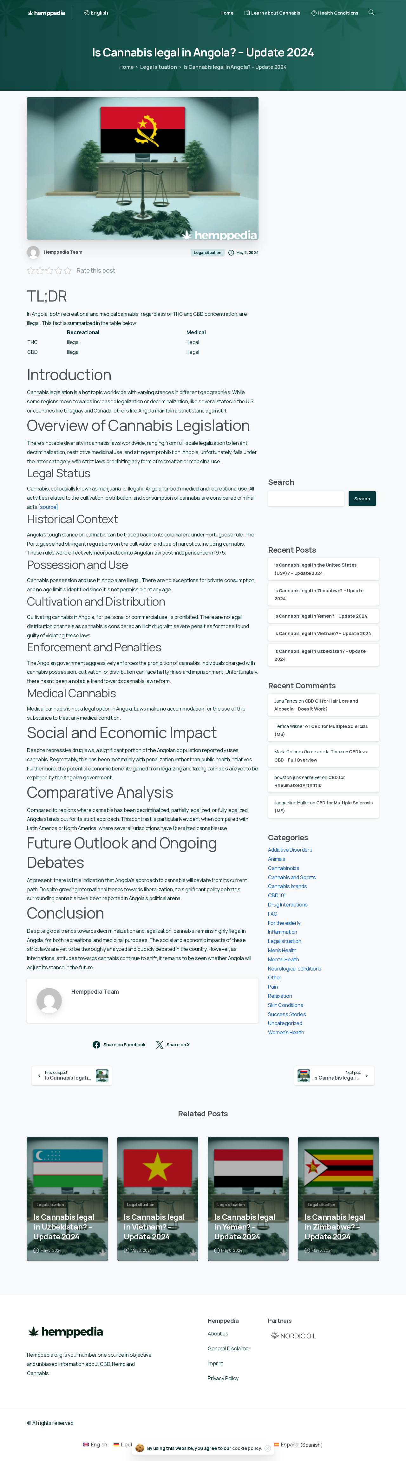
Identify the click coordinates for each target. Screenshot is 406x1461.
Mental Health (283, 959)
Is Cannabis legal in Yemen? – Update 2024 (320, 616)
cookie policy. (247, 1448)
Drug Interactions (288, 904)
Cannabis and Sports (292, 877)
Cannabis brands (287, 886)
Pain (273, 986)
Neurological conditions (294, 968)
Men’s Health (282, 950)
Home (126, 66)
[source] (48, 506)
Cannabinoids (283, 868)
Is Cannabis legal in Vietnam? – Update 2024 (322, 633)
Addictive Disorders (290, 849)
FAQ (273, 913)
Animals (276, 858)
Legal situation (158, 66)
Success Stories (287, 1014)
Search (281, 482)
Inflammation (282, 931)
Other (274, 977)
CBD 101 (277, 895)
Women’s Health (286, 1032)
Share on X (178, 1045)
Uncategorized (285, 1023)
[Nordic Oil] (293, 1335)
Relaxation (280, 995)
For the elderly (284, 922)
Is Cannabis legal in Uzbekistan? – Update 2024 (64, 1226)
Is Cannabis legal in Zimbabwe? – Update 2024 (335, 1226)
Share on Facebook (124, 1045)
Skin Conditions (285, 1005)
